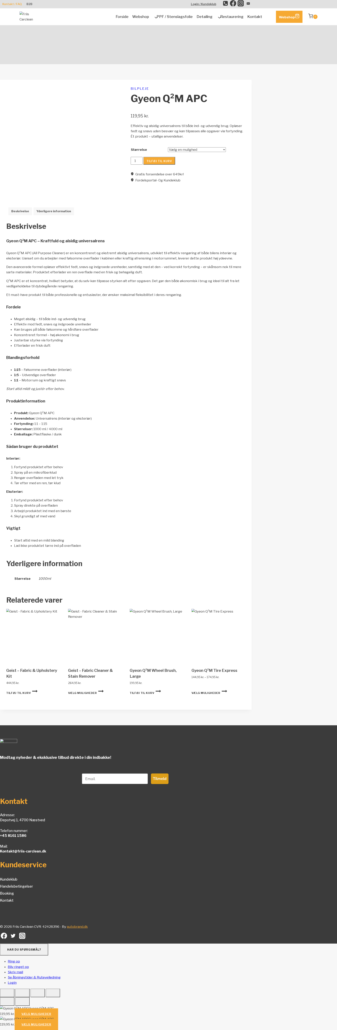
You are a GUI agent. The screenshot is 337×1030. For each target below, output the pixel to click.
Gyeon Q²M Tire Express (214, 670)
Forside (122, 16)
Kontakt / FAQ (12, 4)
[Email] (248, 4)
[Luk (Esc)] (53, 993)
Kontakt (254, 16)
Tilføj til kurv (159, 161)
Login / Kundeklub (203, 4)
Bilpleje (140, 89)
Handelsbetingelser (16, 886)
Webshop (287, 17)
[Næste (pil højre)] (22, 1001)
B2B (29, 4)
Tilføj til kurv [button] (18, 692)
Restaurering (232, 16)
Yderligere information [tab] (53, 211)
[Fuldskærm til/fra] (22, 993)
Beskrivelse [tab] (20, 211)
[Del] (37, 993)
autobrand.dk (77, 927)
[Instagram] (240, 4)
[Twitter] (13, 937)
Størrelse (139, 150)
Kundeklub (8, 879)
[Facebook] (233, 4)
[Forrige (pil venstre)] (7, 1001)
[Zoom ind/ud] (7, 993)
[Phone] (225, 4)
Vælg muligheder (82, 692)
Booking (7, 893)
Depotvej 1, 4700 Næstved (22, 820)
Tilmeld (160, 778)
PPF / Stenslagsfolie (175, 16)
